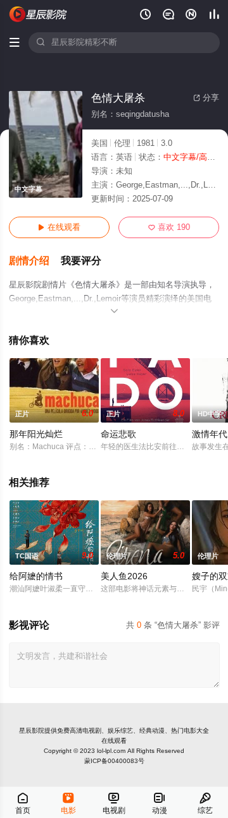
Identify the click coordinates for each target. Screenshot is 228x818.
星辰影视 (38, 14)
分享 (206, 97)
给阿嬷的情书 (36, 576)
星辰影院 (31, 730)
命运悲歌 (118, 434)
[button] (35, 261)
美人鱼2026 (124, 576)
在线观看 (59, 227)
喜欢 (169, 227)
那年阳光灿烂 (36, 434)
